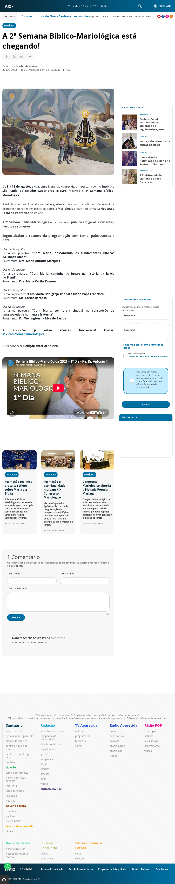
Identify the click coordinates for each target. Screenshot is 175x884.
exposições (82, 16)
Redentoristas (18, 843)
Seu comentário (18, 588)
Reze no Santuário (122, 16)
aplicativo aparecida (52, 731)
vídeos (9, 831)
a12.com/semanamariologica (23, 334)
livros (78, 853)
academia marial (15, 731)
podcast (114, 741)
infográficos (47, 759)
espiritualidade (49, 749)
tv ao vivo (80, 741)
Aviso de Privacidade (52, 869)
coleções (80, 858)
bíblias (44, 853)
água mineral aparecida (19, 736)
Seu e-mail (68, 573)
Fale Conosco (163, 869)
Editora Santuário (49, 845)
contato (10, 762)
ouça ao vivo (117, 736)
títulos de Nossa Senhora (53, 16)
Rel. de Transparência (81, 869)
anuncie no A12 (51, 789)
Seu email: (129, 330)
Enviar (16, 617)
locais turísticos (15, 790)
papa (43, 778)
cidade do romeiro (16, 741)
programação (82, 736)
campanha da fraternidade (48, 737)
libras (44, 764)
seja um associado (99, 16)
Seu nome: (130, 315)
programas (116, 750)
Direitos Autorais (140, 869)
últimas (27, 16)
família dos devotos (17, 772)
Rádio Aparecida (123, 725)
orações (45, 773)
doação (11, 767)
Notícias (9, 25)
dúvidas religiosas (51, 744)
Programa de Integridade (112, 869)
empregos (150, 731)
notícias (10, 800)
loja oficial (12, 795)
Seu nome (14, 573)
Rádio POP (153, 725)
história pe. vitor (15, 848)
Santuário (14, 725)
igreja (44, 754)
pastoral (10, 816)
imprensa (11, 785)
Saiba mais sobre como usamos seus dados (143, 346)
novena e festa (16, 806)
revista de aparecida (19, 826)
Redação (48, 725)
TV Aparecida (86, 725)
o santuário (12, 811)
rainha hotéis (13, 821)
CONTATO (26, 869)
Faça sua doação (144, 16)
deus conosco (48, 858)
